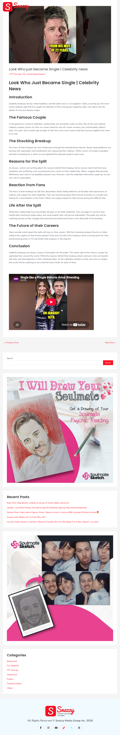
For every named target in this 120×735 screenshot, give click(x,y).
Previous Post (11, 343)
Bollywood (12, 661)
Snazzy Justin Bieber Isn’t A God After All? (26, 517)
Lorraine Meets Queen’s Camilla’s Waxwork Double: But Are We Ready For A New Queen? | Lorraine (52, 521)
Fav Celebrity (13, 665)
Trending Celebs (14, 683)
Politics (10, 679)
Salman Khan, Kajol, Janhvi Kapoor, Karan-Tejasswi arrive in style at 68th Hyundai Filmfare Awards (52, 512)
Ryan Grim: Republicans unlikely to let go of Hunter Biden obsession (38, 502)
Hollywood (12, 674)
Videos (10, 688)
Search (10, 358)
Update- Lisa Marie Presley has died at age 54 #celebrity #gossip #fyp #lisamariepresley (47, 507)
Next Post (111, 343)
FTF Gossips (16, 74)
